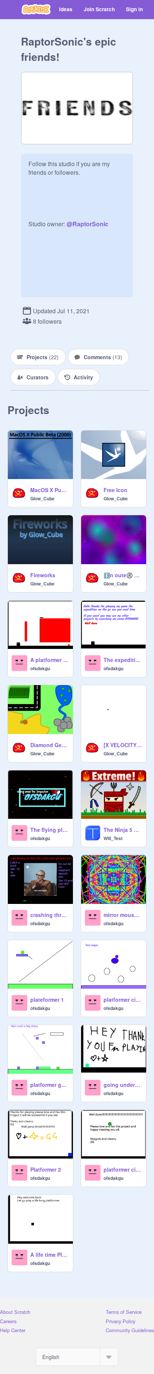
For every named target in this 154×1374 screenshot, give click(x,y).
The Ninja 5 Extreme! (123, 829)
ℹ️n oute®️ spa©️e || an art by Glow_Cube (123, 575)
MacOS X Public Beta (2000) (49, 490)
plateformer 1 (47, 999)
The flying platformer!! (49, 829)
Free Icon (115, 490)
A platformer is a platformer (49, 659)
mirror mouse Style (123, 914)
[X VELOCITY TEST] (123, 745)
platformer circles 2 (123, 1169)
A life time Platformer (49, 1254)
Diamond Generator (49, 745)
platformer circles (123, 999)
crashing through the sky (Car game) (49, 914)
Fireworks (42, 575)
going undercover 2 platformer (123, 1084)
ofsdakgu (40, 668)
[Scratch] (36, 9)
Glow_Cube (42, 498)
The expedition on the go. (123, 659)
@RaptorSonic (87, 224)
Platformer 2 (45, 1169)
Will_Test (113, 838)
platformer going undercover (49, 1084)
